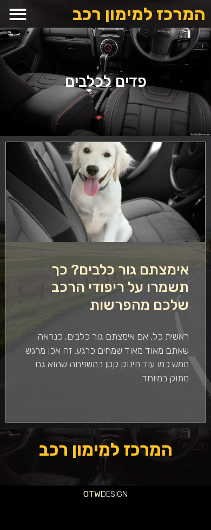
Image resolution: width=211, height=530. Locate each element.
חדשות (41, 500)
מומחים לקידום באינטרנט (32, 513)
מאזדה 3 (61, 513)
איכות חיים (170, 500)
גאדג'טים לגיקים (103, 513)
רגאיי (14, 500)
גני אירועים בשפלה (83, 500)
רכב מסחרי (49, 500)
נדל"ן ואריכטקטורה (186, 526)
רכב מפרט (71, 500)
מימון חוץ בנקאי (150, 526)
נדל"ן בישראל (92, 513)
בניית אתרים (198, 526)
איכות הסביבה (31, 500)
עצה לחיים (198, 513)
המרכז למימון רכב (139, 14)
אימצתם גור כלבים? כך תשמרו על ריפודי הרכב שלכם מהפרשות (120, 287)
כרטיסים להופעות (49, 513)
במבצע (20, 500)
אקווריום (7, 500)
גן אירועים (167, 513)
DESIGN (105, 494)
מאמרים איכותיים (157, 500)
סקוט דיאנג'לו (71, 513)
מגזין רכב (179, 500)
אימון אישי (129, 513)
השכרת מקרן (16, 513)
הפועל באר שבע (205, 500)
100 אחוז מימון (123, 526)
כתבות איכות (120, 500)
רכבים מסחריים (117, 513)
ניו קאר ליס (148, 513)
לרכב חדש (110, 500)
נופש (175, 513)
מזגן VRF (138, 513)
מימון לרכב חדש (137, 526)
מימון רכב (208, 513)
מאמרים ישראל (60, 500)
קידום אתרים (172, 526)
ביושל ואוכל (145, 500)
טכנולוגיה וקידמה (98, 500)
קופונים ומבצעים (191, 500)
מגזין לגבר (81, 513)
